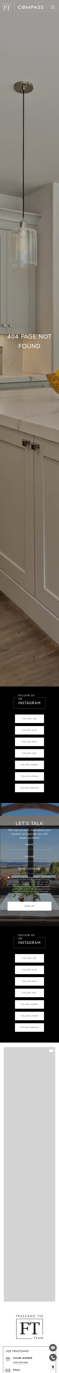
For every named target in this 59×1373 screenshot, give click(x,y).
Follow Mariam (29, 788)
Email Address (30, 868)
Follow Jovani (29, 776)
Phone (29, 856)
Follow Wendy (29, 765)
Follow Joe (29, 718)
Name (29, 844)
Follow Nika (29, 742)
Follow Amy (29, 753)
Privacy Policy (41, 893)
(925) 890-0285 (20, 1362)
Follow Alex (29, 730)
